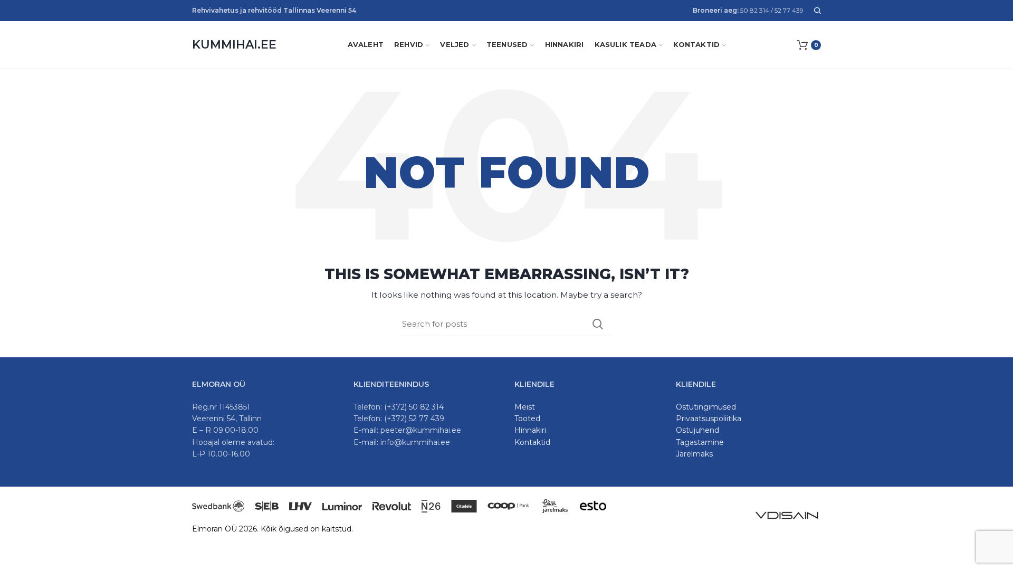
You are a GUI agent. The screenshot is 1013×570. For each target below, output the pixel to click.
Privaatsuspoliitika (708, 418)
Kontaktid (532, 442)
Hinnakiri (530, 430)
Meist (524, 407)
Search (598, 324)
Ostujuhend (697, 430)
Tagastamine (700, 442)
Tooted (527, 418)
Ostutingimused (706, 407)
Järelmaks (694, 454)
